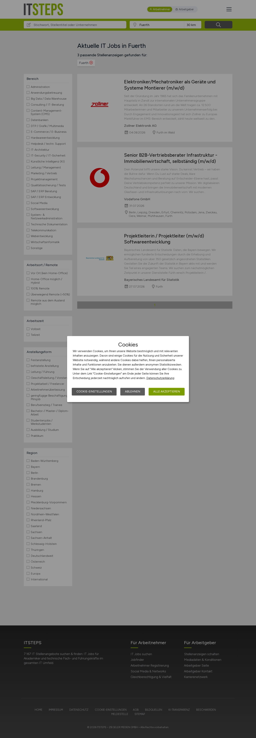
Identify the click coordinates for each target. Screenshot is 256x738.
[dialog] (128, 369)
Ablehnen (132, 391)
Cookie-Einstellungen (94, 391)
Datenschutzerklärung (160, 378)
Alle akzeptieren (166, 391)
